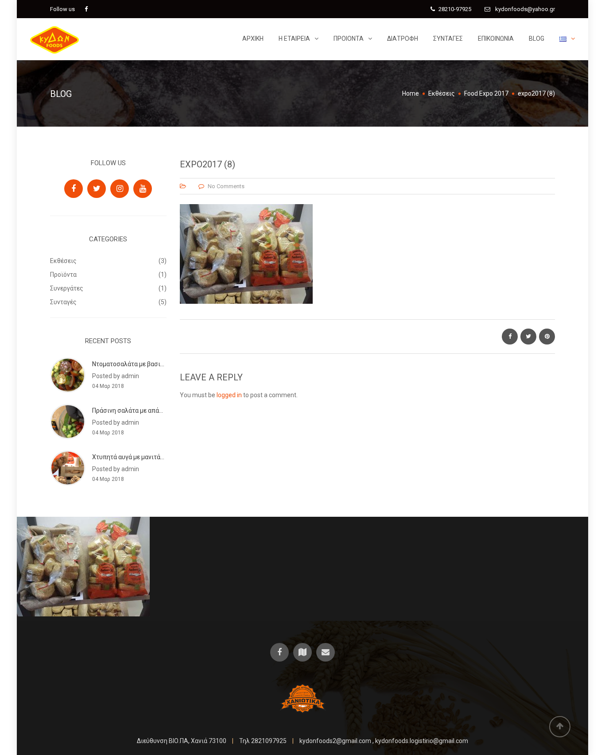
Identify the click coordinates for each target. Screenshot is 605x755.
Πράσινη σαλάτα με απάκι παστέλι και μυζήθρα (159, 410)
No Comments (226, 186)
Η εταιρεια (294, 38)
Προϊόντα (63, 274)
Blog (536, 38)
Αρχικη (253, 38)
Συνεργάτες (66, 288)
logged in (229, 395)
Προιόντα (349, 38)
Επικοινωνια (496, 38)
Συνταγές (448, 38)
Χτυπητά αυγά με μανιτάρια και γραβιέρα (150, 457)
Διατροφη (402, 38)
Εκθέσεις (63, 260)
